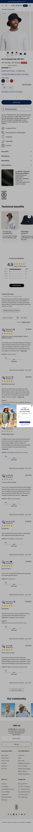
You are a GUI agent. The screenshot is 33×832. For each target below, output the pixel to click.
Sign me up (24, 422)
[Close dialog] (31, 405)
